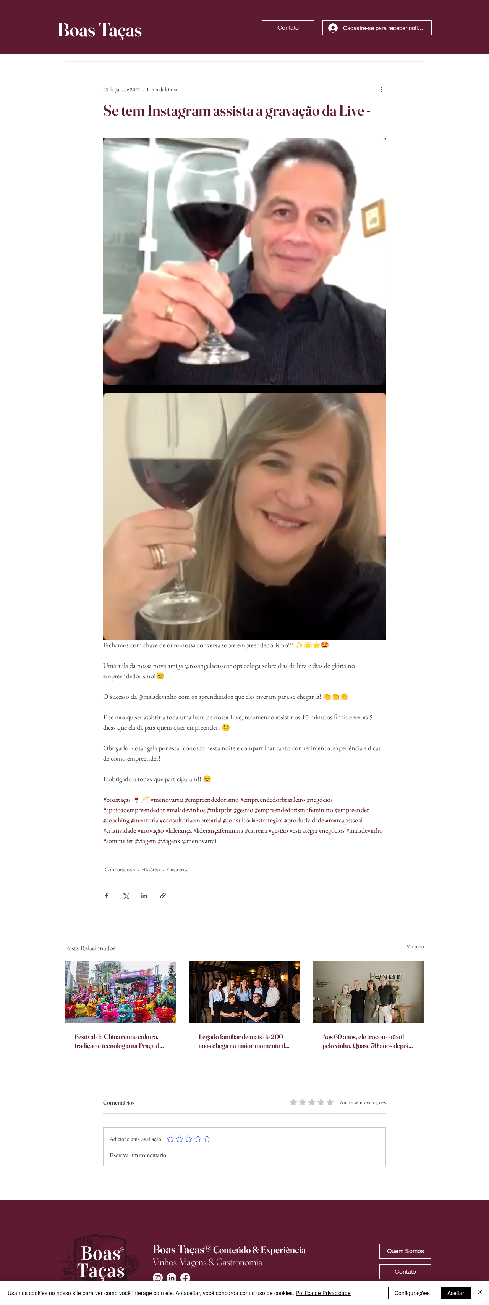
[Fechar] (479, 1293)
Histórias (150, 869)
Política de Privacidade (323, 1293)
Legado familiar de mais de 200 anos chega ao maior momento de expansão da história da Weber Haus (243, 1041)
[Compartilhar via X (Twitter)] (125, 895)
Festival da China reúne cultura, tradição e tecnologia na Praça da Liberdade (118, 1041)
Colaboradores (120, 869)
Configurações (412, 1293)
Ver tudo (415, 946)
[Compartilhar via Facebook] (106, 895)
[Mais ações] (381, 89)
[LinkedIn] (171, 1278)
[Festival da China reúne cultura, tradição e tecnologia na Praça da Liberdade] (120, 992)
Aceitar (455, 1293)
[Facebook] (185, 1278)
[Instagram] (158, 1278)
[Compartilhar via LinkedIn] (144, 895)
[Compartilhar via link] (163, 895)
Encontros (177, 869)
